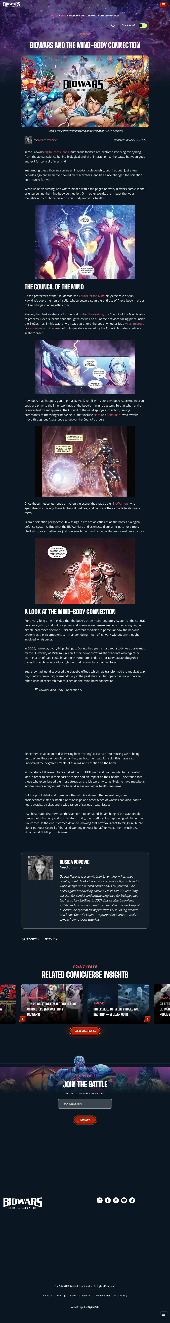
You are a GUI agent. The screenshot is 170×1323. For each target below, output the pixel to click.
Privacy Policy (102, 1295)
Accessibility (120, 1295)
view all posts (85, 1031)
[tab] (46, 1318)
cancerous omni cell (41, 328)
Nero (97, 415)
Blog (63, 15)
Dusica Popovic (47, 140)
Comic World (36, 998)
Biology (85, 34)
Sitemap (61, 1295)
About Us (48, 1295)
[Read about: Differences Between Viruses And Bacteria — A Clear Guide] (118, 1004)
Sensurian (113, 415)
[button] (113, 25)
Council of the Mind (92, 296)
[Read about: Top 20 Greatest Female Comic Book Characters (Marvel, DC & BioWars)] (52, 1004)
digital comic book (56, 152)
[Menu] (163, 5)
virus (128, 324)
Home (54, 15)
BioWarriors (95, 314)
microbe (138, 324)
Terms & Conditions (80, 1295)
